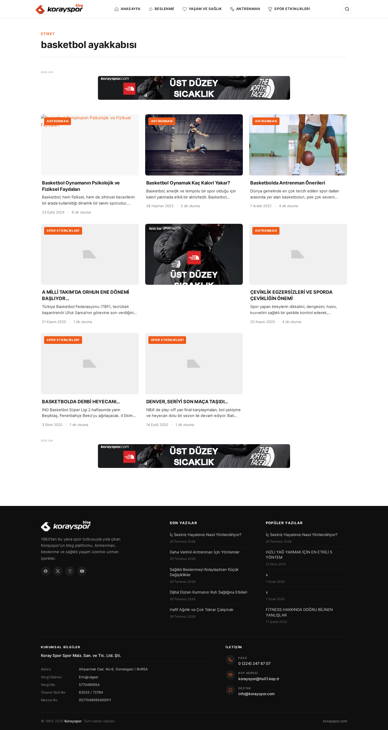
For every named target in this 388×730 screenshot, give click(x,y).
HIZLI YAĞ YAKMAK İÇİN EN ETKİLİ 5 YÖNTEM (299, 555)
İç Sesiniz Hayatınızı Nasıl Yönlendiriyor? (205, 534)
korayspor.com (335, 721)
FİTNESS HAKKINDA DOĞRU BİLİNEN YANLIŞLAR (299, 612)
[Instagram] (70, 571)
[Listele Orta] (194, 254)
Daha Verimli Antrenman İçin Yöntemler (204, 552)
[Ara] (347, 9)
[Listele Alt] (194, 456)
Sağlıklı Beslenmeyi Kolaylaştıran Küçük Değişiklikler (204, 572)
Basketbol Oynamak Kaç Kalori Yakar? (188, 183)
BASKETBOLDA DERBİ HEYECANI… (81, 401)
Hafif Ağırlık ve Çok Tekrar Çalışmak (201, 609)
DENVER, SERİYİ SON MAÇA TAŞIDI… (187, 401)
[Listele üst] (194, 88)
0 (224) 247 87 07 (254, 663)
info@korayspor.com (256, 693)
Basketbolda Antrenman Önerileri (287, 183)
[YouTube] (82, 571)
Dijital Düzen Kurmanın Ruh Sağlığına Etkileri (208, 592)
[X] (58, 571)
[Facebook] (45, 571)
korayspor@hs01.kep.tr (258, 678)
